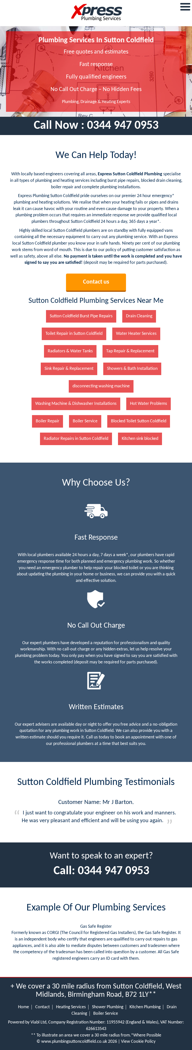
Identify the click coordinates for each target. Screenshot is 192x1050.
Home (23, 1007)
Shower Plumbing (107, 1007)
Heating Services (71, 1007)
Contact (42, 1007)
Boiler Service (105, 1013)
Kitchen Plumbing (145, 1007)
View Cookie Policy (138, 1041)
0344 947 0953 (122, 126)
